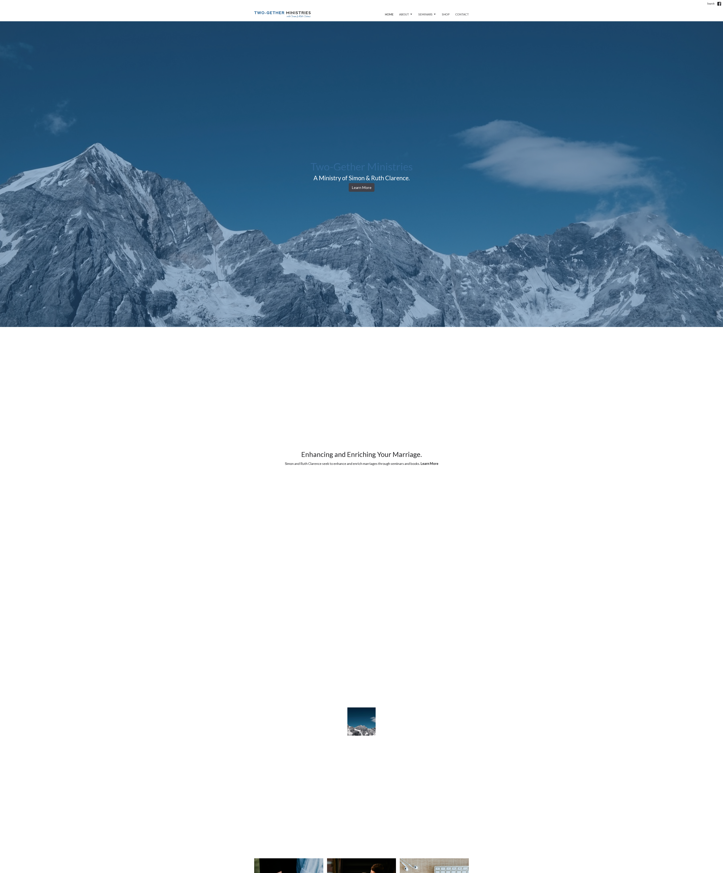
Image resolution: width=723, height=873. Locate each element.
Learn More (361, 187)
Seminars (425, 14)
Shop (446, 14)
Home (389, 14)
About (404, 14)
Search (711, 3)
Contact (462, 14)
